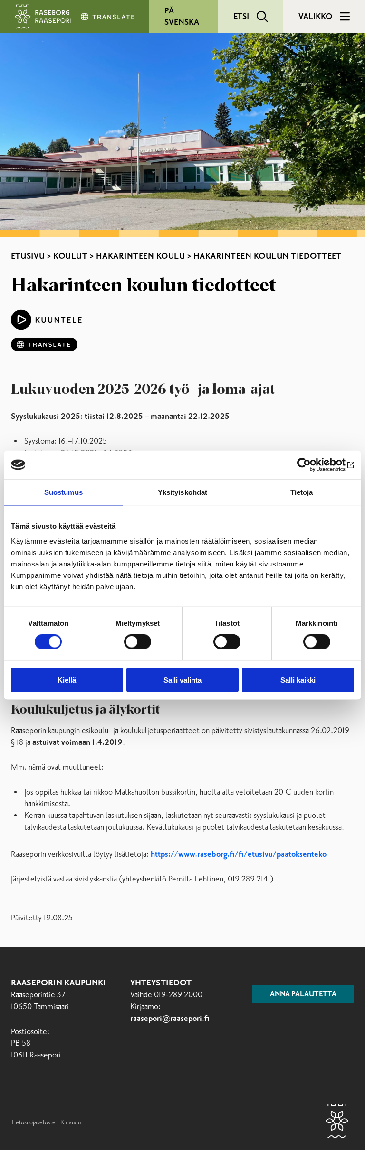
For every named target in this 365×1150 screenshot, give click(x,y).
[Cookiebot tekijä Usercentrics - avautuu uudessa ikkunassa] (312, 465)
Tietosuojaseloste (33, 1122)
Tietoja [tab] (301, 492)
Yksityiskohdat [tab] (182, 492)
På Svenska (181, 16)
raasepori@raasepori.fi (170, 1019)
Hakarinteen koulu (140, 256)
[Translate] (108, 16)
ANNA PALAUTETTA (303, 994)
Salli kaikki (298, 680)
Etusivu (28, 256)
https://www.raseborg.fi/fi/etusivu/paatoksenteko (239, 855)
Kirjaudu (70, 1122)
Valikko (315, 16)
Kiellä (67, 680)
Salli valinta (182, 680)
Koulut (70, 256)
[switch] (137, 641)
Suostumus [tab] (63, 492)
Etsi (241, 16)
